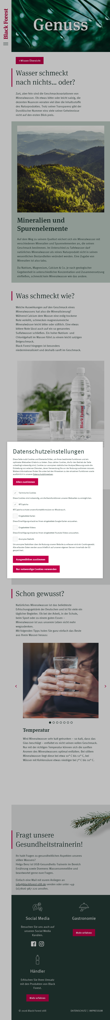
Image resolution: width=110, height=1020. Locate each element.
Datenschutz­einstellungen (48, 451)
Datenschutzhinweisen (43, 474)
